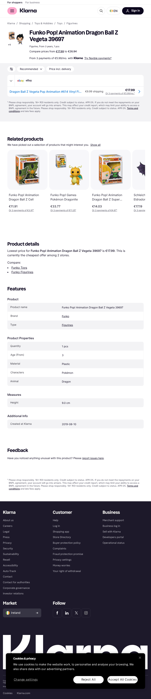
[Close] (140, 658)
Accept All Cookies (122, 679)
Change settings (26, 679)
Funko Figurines (22, 272)
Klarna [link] (11, 23)
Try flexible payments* (98, 58)
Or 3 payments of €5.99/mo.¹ (120, 93)
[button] (114, 11)
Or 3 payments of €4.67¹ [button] (104, 210)
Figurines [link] (72, 23)
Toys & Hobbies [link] (43, 23)
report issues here (93, 458)
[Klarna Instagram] (86, 613)
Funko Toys (19, 267)
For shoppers (14, 2)
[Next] (138, 180)
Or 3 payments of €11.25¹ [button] (63, 210)
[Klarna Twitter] (76, 613)
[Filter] (11, 69)
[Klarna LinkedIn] (66, 613)
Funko (65, 316)
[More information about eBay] (11, 80)
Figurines (67, 325)
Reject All (88, 679)
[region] (75, 671)
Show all (95, 144)
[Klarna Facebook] (57, 613)
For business (32, 2)
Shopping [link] (24, 23)
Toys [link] (59, 23)
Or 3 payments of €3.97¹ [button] (21, 210)
